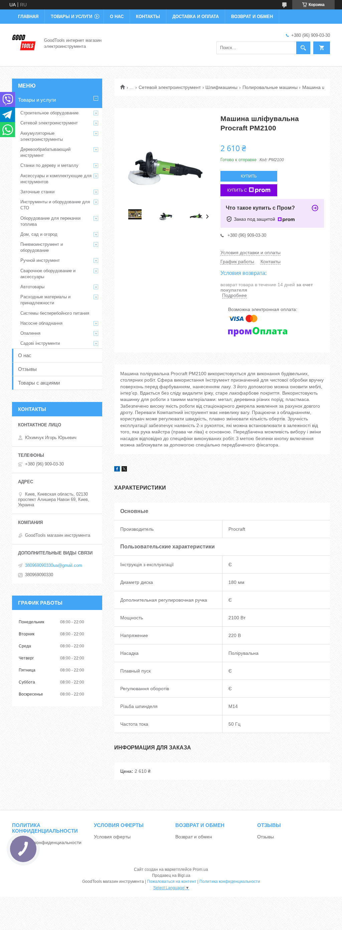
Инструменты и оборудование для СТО (55, 204)
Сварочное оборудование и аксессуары (47, 273)
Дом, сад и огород (38, 234)
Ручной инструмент (40, 260)
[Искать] (303, 47)
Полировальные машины (270, 87)
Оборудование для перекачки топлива (50, 221)
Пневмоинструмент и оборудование (41, 247)
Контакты (148, 16)
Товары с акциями (39, 383)
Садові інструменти (40, 343)
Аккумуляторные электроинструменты (41, 136)
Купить (249, 176)
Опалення (30, 333)
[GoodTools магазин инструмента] (24, 42)
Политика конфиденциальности (46, 842)
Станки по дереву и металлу (49, 165)
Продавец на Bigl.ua (171, 875)
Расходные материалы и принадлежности (45, 299)
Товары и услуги (71, 16)
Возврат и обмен (252, 16)
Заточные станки (37, 191)
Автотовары (32, 286)
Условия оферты (112, 836)
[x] (124, 470)
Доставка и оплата (195, 16)
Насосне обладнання (41, 323)
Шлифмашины (221, 87)
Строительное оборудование (49, 112)
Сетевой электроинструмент (170, 87)
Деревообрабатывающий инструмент (45, 152)
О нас (117, 16)
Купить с (237, 190)
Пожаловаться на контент (171, 881)
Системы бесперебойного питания (54, 313)
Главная (28, 16)
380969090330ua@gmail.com (53, 565)
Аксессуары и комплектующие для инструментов (56, 178)
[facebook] (117, 470)
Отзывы (27, 369)
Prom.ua (200, 869)
